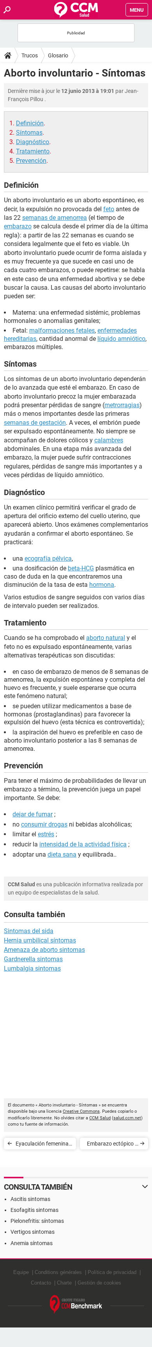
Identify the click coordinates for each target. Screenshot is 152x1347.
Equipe (21, 1272)
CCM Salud (100, 1118)
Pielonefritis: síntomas (37, 1221)
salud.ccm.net (127, 1118)
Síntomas (29, 132)
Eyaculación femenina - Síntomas (43, 1144)
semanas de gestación (35, 422)
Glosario (58, 55)
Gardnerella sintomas (33, 959)
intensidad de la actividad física (83, 844)
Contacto (41, 1283)
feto (108, 209)
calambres (108, 440)
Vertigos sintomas (33, 1232)
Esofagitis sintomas (34, 1210)
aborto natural (105, 637)
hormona (101, 584)
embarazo (18, 226)
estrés (46, 834)
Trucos (29, 55)
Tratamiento (32, 151)
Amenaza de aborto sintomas (44, 949)
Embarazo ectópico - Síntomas (111, 1144)
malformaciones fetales (62, 330)
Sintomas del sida (28, 931)
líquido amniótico (121, 338)
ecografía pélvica (48, 558)
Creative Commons (81, 1111)
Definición (30, 123)
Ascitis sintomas (30, 1199)
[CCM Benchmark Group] (76, 1304)
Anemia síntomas (32, 1243)
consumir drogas (44, 824)
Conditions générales (58, 1272)
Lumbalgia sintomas (32, 968)
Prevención (31, 160)
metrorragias (122, 405)
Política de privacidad (112, 1272)
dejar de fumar (32, 814)
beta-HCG (81, 568)
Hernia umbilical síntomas (40, 940)
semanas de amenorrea (54, 217)
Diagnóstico (32, 142)
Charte (64, 1283)
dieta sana (62, 854)
